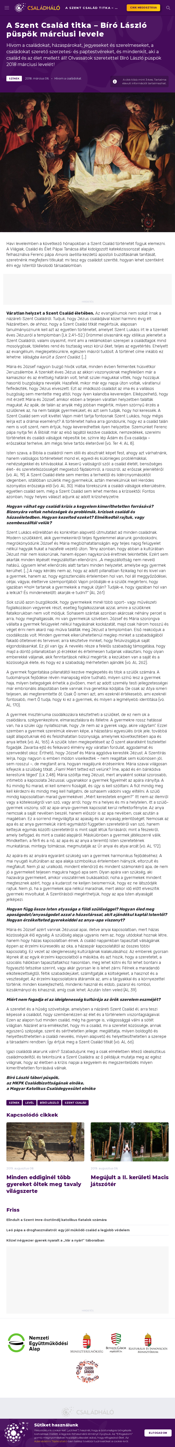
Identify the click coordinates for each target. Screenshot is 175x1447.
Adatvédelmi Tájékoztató (50, 1441)
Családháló (37, 7)
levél (29, 1102)
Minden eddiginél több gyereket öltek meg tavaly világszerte (43, 1184)
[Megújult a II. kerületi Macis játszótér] (130, 1150)
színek (14, 78)
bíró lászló (49, 1102)
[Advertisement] (91, 289)
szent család (75, 1102)
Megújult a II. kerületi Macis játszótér (130, 1180)
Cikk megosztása (143, 7)
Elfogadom (158, 1432)
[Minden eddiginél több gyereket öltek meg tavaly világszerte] (45, 1148)
